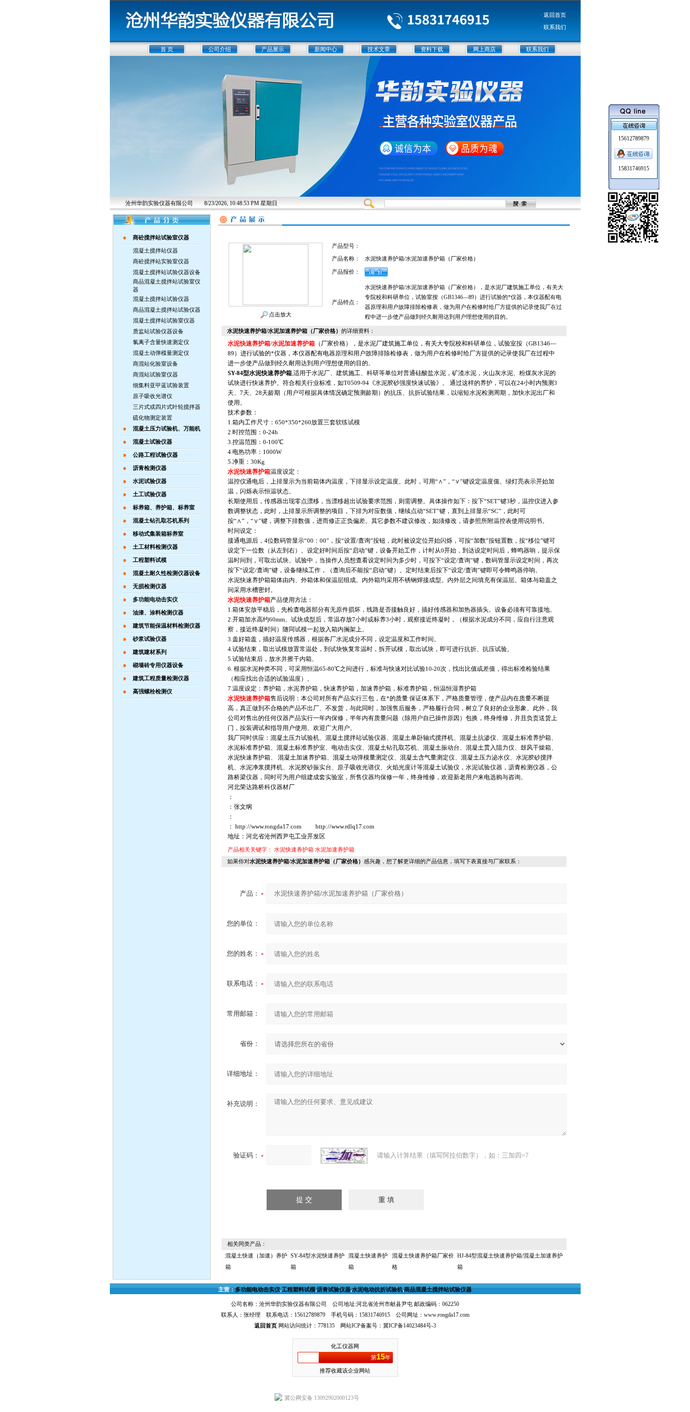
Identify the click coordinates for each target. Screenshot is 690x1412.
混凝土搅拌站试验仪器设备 (166, 272)
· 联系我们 (553, 27)
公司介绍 (219, 49)
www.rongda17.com (446, 1315)
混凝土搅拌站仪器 (155, 250)
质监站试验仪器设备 (158, 331)
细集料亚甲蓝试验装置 (161, 385)
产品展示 (272, 49)
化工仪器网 (345, 1346)
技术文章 (379, 49)
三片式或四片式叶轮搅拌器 (166, 407)
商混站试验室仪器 (155, 374)
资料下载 (432, 49)
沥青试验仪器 (334, 1289)
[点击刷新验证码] (344, 1156)
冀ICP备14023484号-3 (409, 1325)
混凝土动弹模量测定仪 (161, 353)
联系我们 (537, 49)
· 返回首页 (553, 15)
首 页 (167, 49)
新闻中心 (325, 49)
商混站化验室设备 (155, 364)
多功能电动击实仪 (257, 1289)
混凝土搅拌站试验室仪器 (164, 320)
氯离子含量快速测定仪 (161, 342)
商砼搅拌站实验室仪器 (161, 261)
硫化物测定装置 (152, 417)
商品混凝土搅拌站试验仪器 (166, 310)
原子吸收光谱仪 (152, 396)
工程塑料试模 (298, 1289)
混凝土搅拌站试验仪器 (161, 299)
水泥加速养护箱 (334, 849)
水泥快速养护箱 (294, 849)
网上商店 (484, 49)
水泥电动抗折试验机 (377, 1289)
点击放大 (279, 314)
